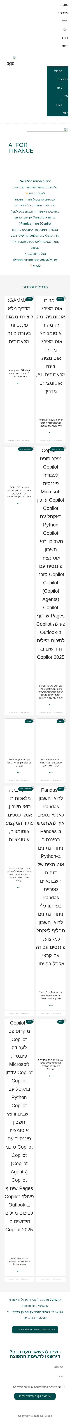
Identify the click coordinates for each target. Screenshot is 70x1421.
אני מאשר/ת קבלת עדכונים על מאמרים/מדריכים (37, 1387)
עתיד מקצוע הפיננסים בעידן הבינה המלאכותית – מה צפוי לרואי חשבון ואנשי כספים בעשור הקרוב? (19, 874)
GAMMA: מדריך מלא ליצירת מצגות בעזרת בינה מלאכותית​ (19, 373)
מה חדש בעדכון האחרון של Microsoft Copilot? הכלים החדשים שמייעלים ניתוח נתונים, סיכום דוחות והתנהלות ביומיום (50, 692)
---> (51, 433)
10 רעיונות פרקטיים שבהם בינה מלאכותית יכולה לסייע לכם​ (51, 762)
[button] (57, 61)
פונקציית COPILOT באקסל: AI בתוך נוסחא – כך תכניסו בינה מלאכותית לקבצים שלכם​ (19, 492)
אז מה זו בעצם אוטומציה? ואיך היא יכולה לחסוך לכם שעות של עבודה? (50, 423)
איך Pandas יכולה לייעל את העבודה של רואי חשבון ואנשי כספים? (50, 995)
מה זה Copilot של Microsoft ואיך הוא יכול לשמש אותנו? (19, 1261)
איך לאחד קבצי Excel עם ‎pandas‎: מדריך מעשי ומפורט (19, 762)
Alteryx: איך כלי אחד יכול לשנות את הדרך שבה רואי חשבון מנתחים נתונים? (50, 1065)
